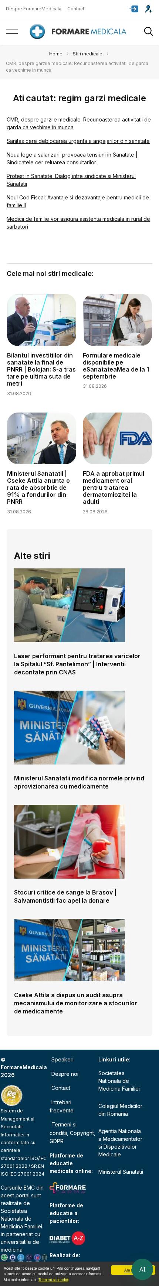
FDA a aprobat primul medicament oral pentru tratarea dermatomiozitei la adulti (113, 488)
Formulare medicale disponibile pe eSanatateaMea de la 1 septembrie (116, 366)
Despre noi (64, 1074)
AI (142, 1269)
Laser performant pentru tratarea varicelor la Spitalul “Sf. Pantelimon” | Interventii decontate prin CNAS (77, 664)
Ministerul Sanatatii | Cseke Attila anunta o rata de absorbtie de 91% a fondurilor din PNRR (38, 488)
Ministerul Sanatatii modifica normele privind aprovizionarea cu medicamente (79, 782)
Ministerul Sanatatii (120, 1172)
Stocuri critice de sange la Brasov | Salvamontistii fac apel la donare (65, 896)
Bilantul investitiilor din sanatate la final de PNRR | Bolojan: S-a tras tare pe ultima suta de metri (41, 369)
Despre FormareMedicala (33, 8)
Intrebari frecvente (62, 1106)
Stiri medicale (87, 54)
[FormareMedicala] (79, 31)
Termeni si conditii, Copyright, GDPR (72, 1132)
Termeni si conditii (53, 1279)
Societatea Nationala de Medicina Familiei (21, 1218)
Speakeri (62, 1059)
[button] (133, 8)
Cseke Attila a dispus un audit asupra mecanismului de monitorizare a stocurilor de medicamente (75, 1003)
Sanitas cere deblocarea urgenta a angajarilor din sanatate (78, 141)
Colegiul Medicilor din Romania (120, 1110)
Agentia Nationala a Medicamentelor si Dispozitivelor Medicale (120, 1142)
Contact (75, 8)
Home (55, 54)
